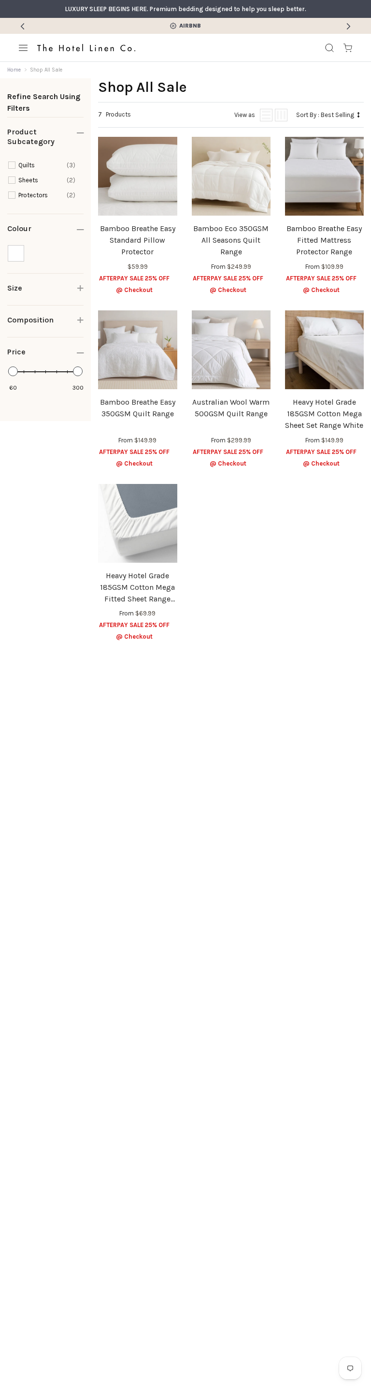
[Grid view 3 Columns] (281, 115)
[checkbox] (46, 165)
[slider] (13, 371)
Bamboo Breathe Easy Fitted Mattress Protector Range (324, 240)
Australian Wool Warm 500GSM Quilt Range (231, 407)
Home (14, 70)
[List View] (266, 115)
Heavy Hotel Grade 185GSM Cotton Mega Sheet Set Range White (324, 413)
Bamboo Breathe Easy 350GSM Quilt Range (137, 407)
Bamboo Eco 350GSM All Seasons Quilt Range (231, 240)
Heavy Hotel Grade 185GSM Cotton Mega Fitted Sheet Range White (137, 588)
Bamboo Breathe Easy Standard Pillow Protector (137, 240)
